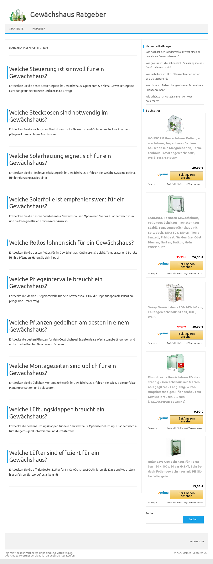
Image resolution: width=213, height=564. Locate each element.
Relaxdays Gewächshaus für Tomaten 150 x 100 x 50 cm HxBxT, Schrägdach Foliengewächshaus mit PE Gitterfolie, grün (175, 469)
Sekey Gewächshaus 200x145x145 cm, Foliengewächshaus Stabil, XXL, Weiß (175, 312)
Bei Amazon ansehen (186, 176)
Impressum (197, 541)
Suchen (150, 513)
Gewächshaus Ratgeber (68, 14)
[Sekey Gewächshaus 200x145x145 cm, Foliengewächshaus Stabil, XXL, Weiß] (175, 293)
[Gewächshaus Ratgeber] (15, 22)
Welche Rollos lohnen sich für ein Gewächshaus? (71, 242)
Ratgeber (38, 28)
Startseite (16, 28)
